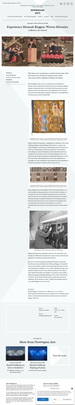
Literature (46, 16)
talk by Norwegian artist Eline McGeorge (39, 275)
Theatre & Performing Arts (61, 16)
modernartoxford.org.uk (45, 315)
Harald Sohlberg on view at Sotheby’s (15, 366)
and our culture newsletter (21, 395)
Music (52, 16)
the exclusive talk (44, 262)
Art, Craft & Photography (30, 16)
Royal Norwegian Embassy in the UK (12, 3)
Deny (55, 399)
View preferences (67, 399)
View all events (59, 355)
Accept (43, 399)
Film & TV (40, 16)
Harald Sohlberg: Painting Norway (37, 366)
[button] (72, 388)
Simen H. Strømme (11, 75)
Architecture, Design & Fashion (14, 16)
